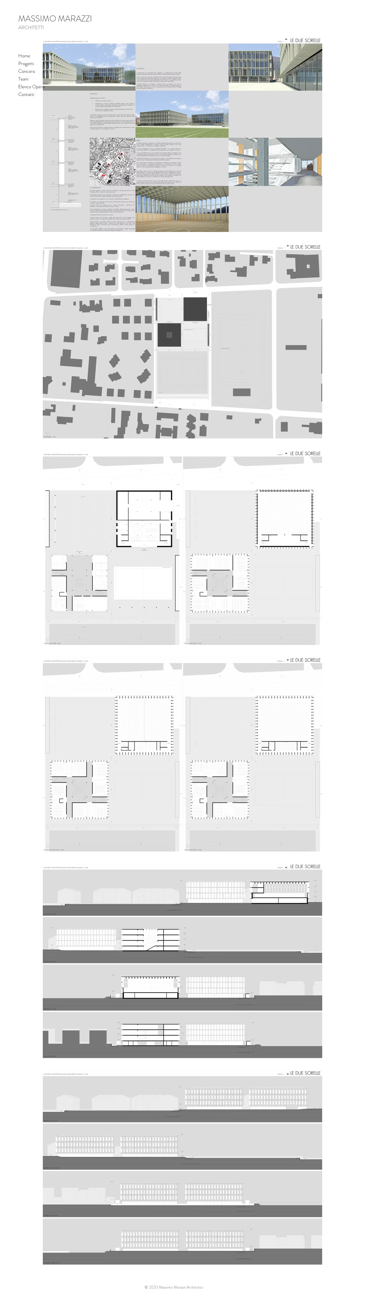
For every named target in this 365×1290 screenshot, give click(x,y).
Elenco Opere (31, 86)
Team (23, 78)
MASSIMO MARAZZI (55, 19)
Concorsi (26, 71)
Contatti (26, 94)
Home (24, 55)
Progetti (26, 63)
